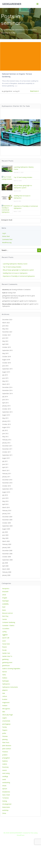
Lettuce (4, 696)
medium (4, 705)
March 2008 (6, 569)
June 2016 (5, 366)
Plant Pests (5, 742)
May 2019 (5, 353)
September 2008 (7, 560)
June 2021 (5, 338)
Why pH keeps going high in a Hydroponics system (18, 270)
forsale (4, 650)
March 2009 (6, 541)
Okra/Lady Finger (7, 715)
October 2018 (6, 356)
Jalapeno (5, 690)
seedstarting (6, 782)
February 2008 (6, 572)
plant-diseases (6, 745)
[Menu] (37, 4)
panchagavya (6, 724)
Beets (4, 610)
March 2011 (6, 470)
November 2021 (7, 332)
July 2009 (5, 532)
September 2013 (7, 412)
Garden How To (7, 656)
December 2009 (7, 517)
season (4, 770)
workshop (5, 810)
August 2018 (6, 359)
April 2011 (5, 467)
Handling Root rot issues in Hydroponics (15, 273)
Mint (3, 712)
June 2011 (5, 464)
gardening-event (7, 662)
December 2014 (7, 387)
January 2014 (6, 406)
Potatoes (5, 752)
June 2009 (5, 535)
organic (4, 718)
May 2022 (5, 329)
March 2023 (6, 322)
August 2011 (6, 458)
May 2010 (5, 501)
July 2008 (5, 563)
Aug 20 (17, 91)
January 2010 (6, 513)
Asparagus (5, 601)
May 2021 (5, 341)
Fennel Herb (6, 644)
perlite (4, 733)
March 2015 (6, 384)
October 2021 (6, 335)
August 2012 (6, 427)
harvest (4, 672)
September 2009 (7, 526)
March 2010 (6, 507)
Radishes (5, 761)
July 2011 (5, 461)
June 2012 (5, 433)
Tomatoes (5, 798)
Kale (3, 693)
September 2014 (7, 393)
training (4, 801)
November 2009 (7, 520)
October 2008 (6, 557)
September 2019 (7, 350)
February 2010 (6, 510)
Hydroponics (6, 684)
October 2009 (6, 523)
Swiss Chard (6, 795)
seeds (4, 779)
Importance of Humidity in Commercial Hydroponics (19, 276)
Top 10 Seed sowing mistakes (23, 177)
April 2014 (5, 403)
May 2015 (5, 381)
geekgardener (8, 91)
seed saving (6, 773)
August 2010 (6, 492)
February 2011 (6, 473)
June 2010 (5, 498)
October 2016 (6, 363)
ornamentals (6, 721)
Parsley (4, 727)
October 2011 (6, 452)
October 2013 (6, 409)
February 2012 (6, 440)
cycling (4, 631)
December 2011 (7, 446)
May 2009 (5, 538)
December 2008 (7, 550)
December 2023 (7, 319)
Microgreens (6, 709)
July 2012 (5, 430)
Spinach (4, 789)
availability (5, 604)
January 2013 (6, 421)
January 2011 (6, 477)
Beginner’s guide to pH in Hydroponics (25, 301)
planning (4, 739)
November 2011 (7, 449)
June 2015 (5, 378)
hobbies (4, 678)
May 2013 (5, 418)
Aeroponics (5, 588)
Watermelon (6, 807)
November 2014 (7, 390)
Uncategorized (6, 804)
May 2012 (5, 436)
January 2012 (6, 443)
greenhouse (6, 665)
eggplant (5, 635)
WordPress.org (6, 242)
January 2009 (6, 547)
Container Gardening (8, 622)
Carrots (4, 619)
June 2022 (5, 326)
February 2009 (6, 544)
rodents (4, 764)
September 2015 (7, 369)
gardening (5, 659)
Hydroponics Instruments (10, 687)
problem (4, 755)
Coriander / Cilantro (8, 625)
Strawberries (6, 792)
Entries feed (6, 236)
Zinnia (4, 813)
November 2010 (7, 483)
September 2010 (7, 489)
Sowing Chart (12, 293)
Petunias (5, 736)
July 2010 (5, 495)
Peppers (4, 730)
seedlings (5, 776)
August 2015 (6, 372)
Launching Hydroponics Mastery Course (15, 264)
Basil (3, 607)
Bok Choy (5, 616)
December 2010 (7, 480)
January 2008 (6, 575)
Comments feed (7, 239)
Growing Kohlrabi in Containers (21, 289)
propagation (6, 758)
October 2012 (6, 424)
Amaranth (5, 591)
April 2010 (5, 504)
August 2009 (6, 529)
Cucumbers (5, 628)
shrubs (4, 786)
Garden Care (6, 653)
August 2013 (6, 415)
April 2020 (5, 344)
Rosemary (5, 767)
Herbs (4, 675)
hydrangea (5, 681)
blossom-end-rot (7, 613)
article (4, 595)
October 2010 (6, 486)
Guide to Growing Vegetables (11, 668)
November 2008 (7, 554)
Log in (4, 233)
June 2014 (5, 399)
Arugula (4, 598)
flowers (4, 647)
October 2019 (6, 347)
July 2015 (5, 375)
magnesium (6, 702)
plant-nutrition (6, 749)
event (4, 641)
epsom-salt (5, 638)
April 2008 (5, 566)
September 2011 (7, 455)
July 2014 (5, 396)
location (4, 699)
